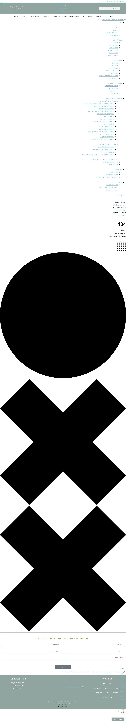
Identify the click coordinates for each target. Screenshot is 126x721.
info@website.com (119, 205)
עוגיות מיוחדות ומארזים (71, 16)
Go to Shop (122, 215)
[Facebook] (22, 8)
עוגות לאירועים (101, 16)
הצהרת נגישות (107, 697)
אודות (107, 693)
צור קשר (16, 16)
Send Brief (122, 210)
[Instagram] (17, 8)
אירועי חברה (35, 16)
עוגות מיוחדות (87, 16)
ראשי (111, 16)
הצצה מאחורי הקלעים (122, 711)
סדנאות (25, 16)
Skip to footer (121, 1)
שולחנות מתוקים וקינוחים (51, 16)
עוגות (103, 684)
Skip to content (111, 1)
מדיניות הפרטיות (104, 672)
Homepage (122, 241)
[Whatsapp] (11, 8)
